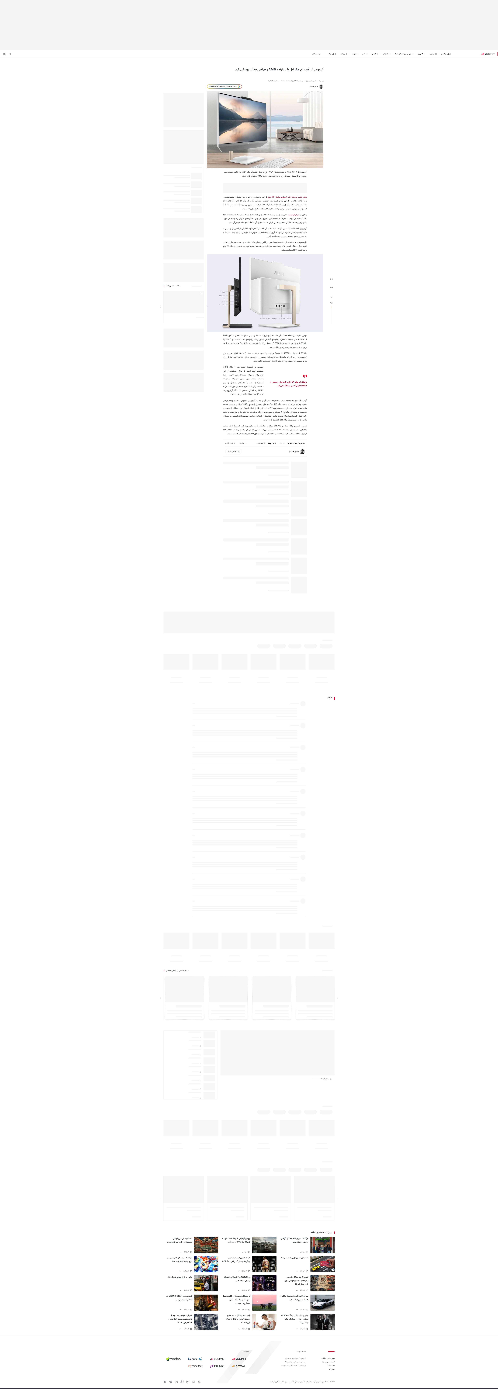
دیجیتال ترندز (294, 214)
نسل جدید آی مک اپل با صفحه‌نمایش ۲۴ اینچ (287, 197)
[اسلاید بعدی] (160, 307)
